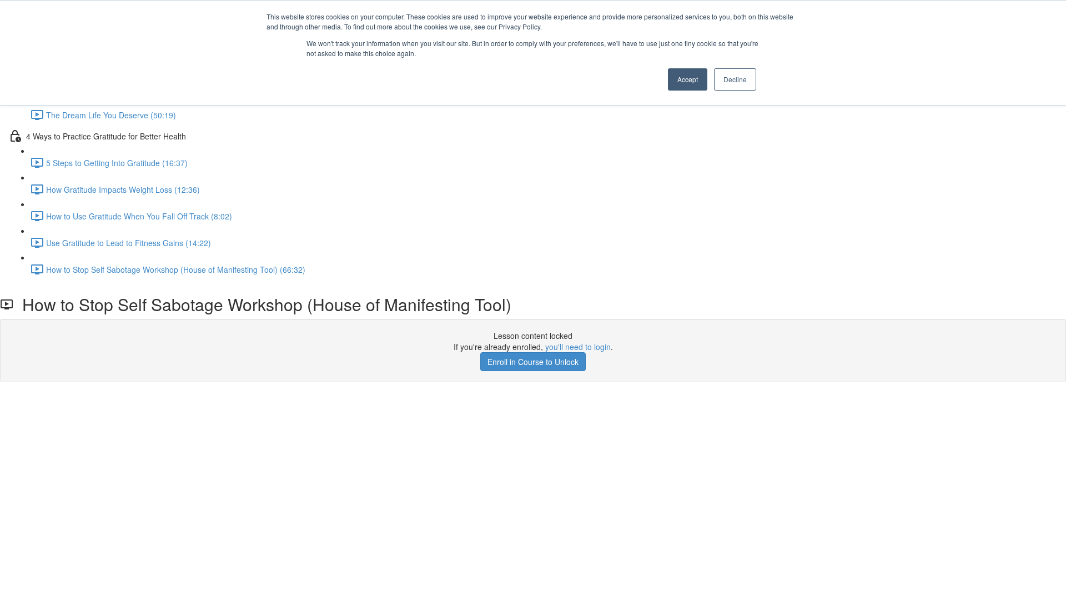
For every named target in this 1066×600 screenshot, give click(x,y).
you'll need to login (578, 346)
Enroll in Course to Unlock (533, 361)
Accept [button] (687, 79)
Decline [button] (735, 79)
